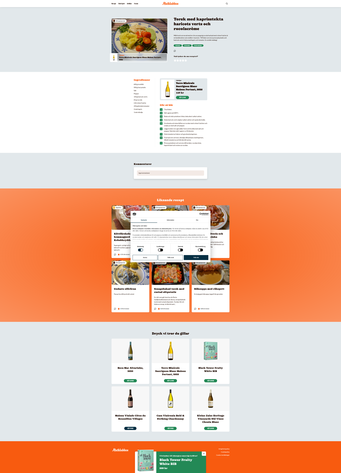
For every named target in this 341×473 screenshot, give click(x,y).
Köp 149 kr (210, 428)
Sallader (177, 45)
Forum (136, 4)
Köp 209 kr (210, 381)
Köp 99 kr (130, 428)
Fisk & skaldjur (198, 45)
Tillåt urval (170, 257)
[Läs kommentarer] (175, 51)
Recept (114, 4)
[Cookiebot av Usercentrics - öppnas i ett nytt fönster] (201, 214)
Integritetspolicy (224, 449)
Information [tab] (170, 220)
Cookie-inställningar (222, 455)
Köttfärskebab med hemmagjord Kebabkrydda (126, 236)
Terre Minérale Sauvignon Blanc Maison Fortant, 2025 (189, 86)
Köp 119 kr (182, 97)
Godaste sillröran (125, 288)
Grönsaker (187, 45)
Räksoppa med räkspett (209, 288)
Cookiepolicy (225, 452)
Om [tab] (197, 220)
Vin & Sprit (121, 4)
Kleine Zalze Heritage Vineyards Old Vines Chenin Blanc (210, 418)
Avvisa (145, 257)
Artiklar (129, 4)
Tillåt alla (196, 257)
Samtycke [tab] (144, 220)
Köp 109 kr (130, 381)
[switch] (160, 250)
